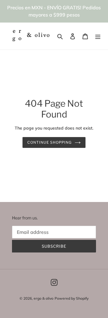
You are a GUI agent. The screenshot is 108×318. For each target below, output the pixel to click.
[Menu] (98, 36)
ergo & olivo (43, 298)
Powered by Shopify (71, 298)
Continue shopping (49, 142)
